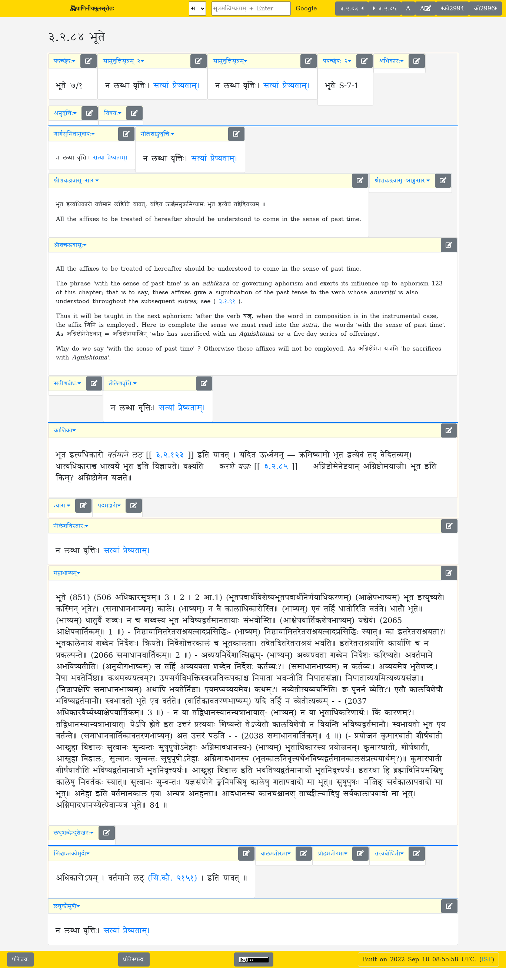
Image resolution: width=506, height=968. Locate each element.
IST (487, 959)
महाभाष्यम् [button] (65, 573)
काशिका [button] (63, 430)
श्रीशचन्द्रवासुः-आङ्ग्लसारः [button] (400, 180)
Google (306, 8)
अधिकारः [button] (389, 61)
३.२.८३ (350, 8)
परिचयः (20, 959)
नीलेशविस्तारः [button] (69, 526)
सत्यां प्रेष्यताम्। (176, 86)
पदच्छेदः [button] (63, 61)
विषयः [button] (111, 113)
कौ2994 (453, 8)
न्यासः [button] (60, 505)
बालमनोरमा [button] (274, 853)
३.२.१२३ (170, 455)
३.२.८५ (385, 8)
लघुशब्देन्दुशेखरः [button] (72, 832)
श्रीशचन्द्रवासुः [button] (68, 245)
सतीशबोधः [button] (65, 383)
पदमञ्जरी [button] (107, 505)
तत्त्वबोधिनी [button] (387, 853)
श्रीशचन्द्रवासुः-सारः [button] (74, 180)
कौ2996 (484, 8)
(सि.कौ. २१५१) (172, 878)
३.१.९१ (228, 301)
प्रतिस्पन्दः (134, 959)
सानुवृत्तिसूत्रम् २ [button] (121, 61)
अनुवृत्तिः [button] (63, 113)
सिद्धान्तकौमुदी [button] (70, 853)
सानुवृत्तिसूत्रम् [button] (228, 61)
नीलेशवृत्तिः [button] (121, 383)
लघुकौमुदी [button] (64, 906)
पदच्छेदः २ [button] (335, 61)
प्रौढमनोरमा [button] (331, 853)
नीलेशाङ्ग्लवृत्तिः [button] (156, 134)
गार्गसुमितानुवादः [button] (72, 134)
